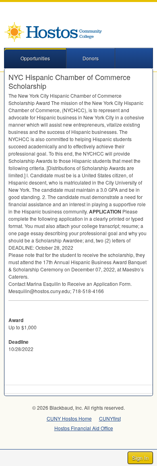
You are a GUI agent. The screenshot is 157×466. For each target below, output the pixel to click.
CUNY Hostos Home (69, 418)
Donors (91, 58)
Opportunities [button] (35, 58)
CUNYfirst (110, 418)
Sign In (140, 458)
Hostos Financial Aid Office (83, 428)
